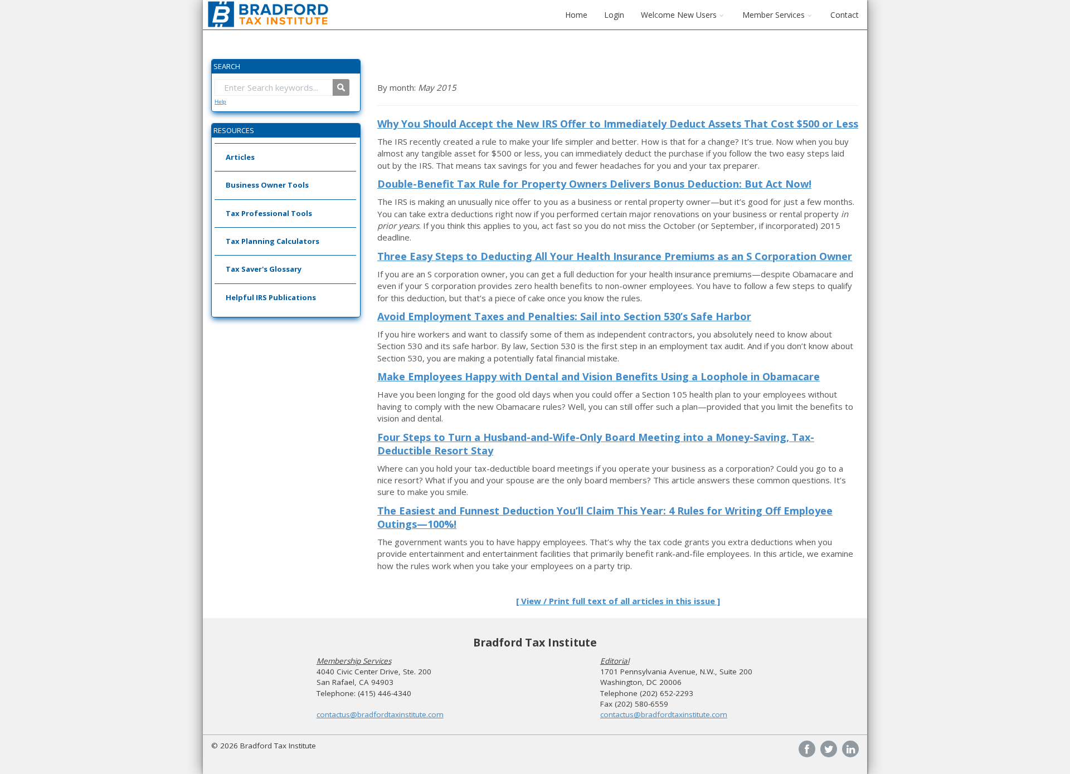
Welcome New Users (679, 14)
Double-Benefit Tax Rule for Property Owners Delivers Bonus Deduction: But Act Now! (594, 183)
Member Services (773, 14)
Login (614, 14)
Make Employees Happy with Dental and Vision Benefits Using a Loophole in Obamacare (598, 376)
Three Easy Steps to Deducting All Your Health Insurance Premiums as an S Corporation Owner (614, 256)
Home (576, 14)
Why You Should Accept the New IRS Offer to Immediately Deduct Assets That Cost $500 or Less (617, 123)
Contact (844, 14)
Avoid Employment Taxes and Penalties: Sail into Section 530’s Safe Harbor (564, 316)
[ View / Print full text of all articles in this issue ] (618, 600)
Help (220, 102)
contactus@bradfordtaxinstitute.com (380, 714)
